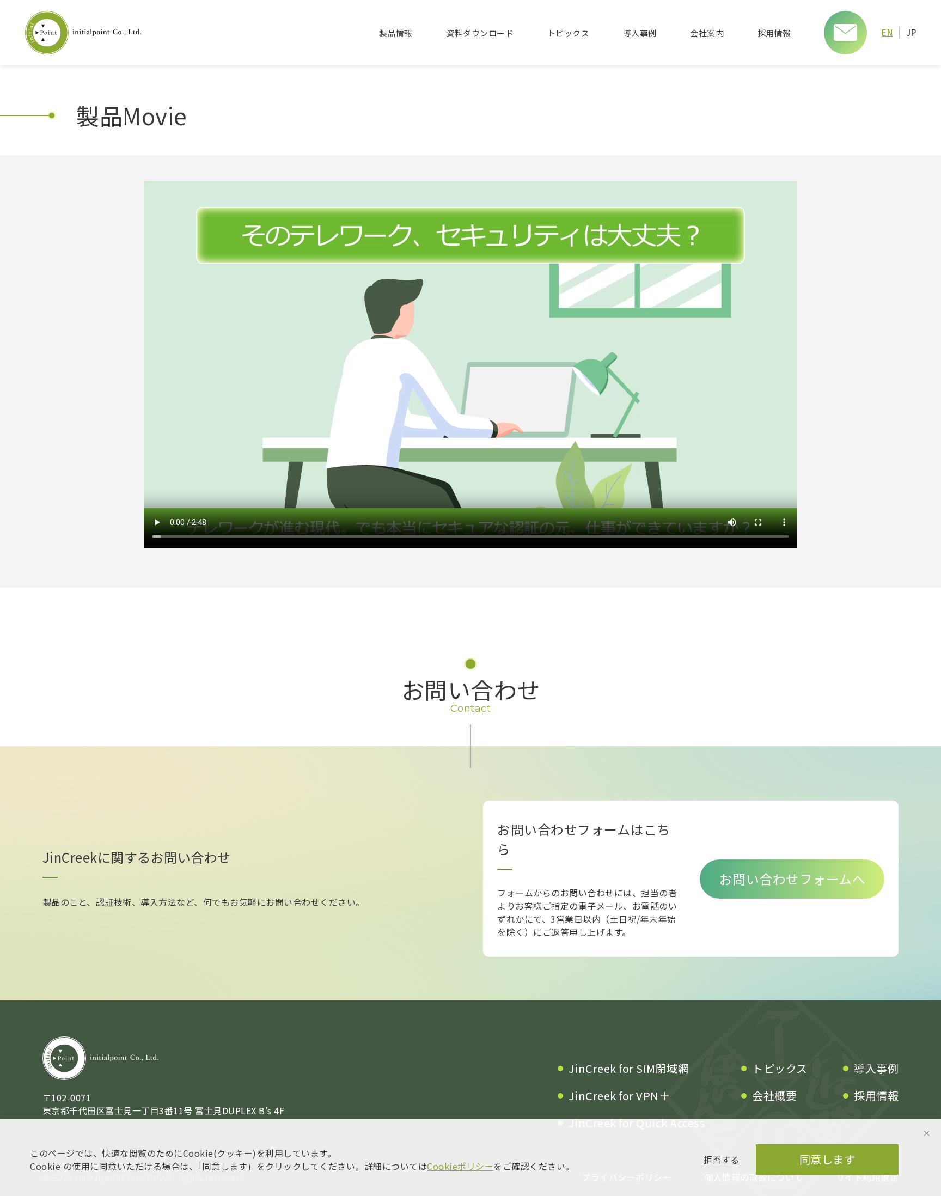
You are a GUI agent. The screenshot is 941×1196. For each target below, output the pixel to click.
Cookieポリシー (460, 1166)
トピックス (568, 33)
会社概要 (774, 1095)
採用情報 (774, 33)
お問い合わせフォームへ (792, 878)
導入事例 (640, 33)
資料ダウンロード (480, 33)
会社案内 (707, 33)
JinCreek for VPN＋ (619, 1095)
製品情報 (396, 33)
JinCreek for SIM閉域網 (629, 1068)
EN (887, 32)
